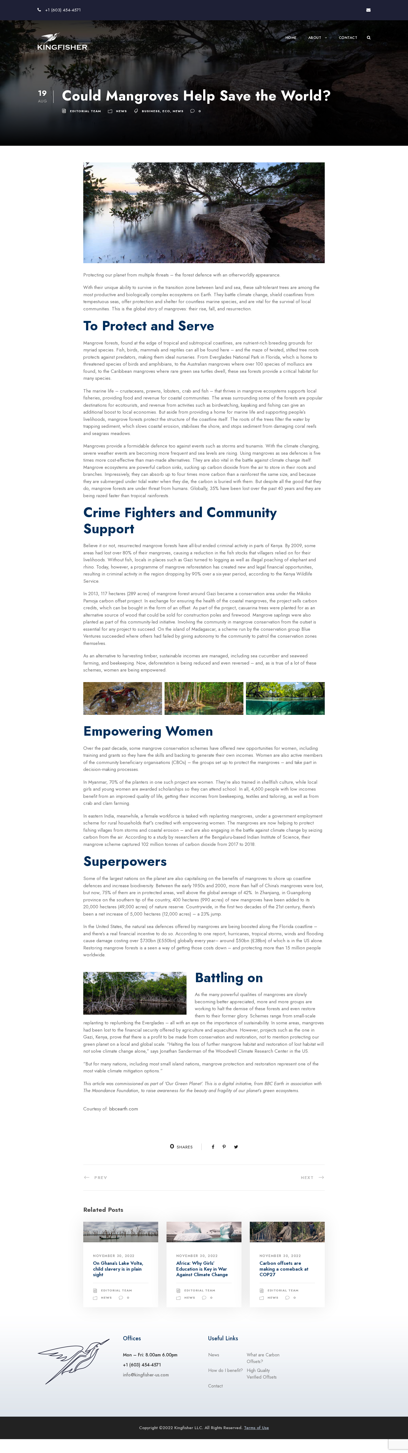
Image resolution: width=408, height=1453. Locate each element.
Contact (348, 37)
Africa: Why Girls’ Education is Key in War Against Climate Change (202, 1269)
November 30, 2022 (114, 1255)
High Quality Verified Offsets (262, 1373)
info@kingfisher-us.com (146, 1375)
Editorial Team (85, 111)
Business (151, 111)
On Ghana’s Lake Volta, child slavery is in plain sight (118, 1269)
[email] (368, 10)
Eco (166, 111)
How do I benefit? (225, 1370)
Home (291, 37)
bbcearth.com (123, 1108)
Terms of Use (256, 1428)
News (121, 111)
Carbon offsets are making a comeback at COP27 (284, 1269)
